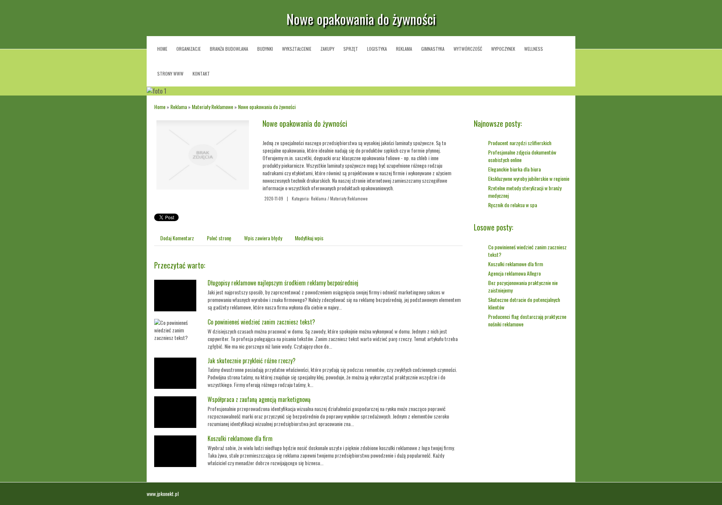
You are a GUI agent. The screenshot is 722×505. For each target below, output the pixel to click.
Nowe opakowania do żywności (267, 107)
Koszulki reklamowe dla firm (240, 438)
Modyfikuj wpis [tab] (309, 238)
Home (159, 107)
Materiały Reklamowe (212, 107)
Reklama (178, 107)
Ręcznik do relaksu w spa (512, 205)
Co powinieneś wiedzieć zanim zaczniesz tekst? (261, 321)
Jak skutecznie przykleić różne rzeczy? (252, 360)
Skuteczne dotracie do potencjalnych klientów (524, 303)
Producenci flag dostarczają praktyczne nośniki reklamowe (527, 320)
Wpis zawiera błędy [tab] (263, 238)
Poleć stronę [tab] (219, 238)
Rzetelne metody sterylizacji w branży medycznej (524, 191)
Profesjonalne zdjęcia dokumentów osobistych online (522, 156)
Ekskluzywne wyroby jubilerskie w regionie (528, 178)
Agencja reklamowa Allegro (514, 273)
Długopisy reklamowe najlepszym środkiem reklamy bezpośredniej (283, 282)
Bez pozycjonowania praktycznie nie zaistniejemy (523, 286)
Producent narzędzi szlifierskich (519, 143)
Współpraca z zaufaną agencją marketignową (259, 399)
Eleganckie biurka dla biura (514, 169)
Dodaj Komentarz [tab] (177, 238)
